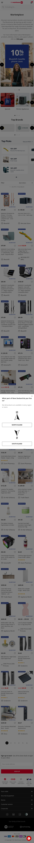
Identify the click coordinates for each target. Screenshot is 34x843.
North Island (17, 425)
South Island (17, 444)
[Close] (32, 396)
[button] (29, 838)
